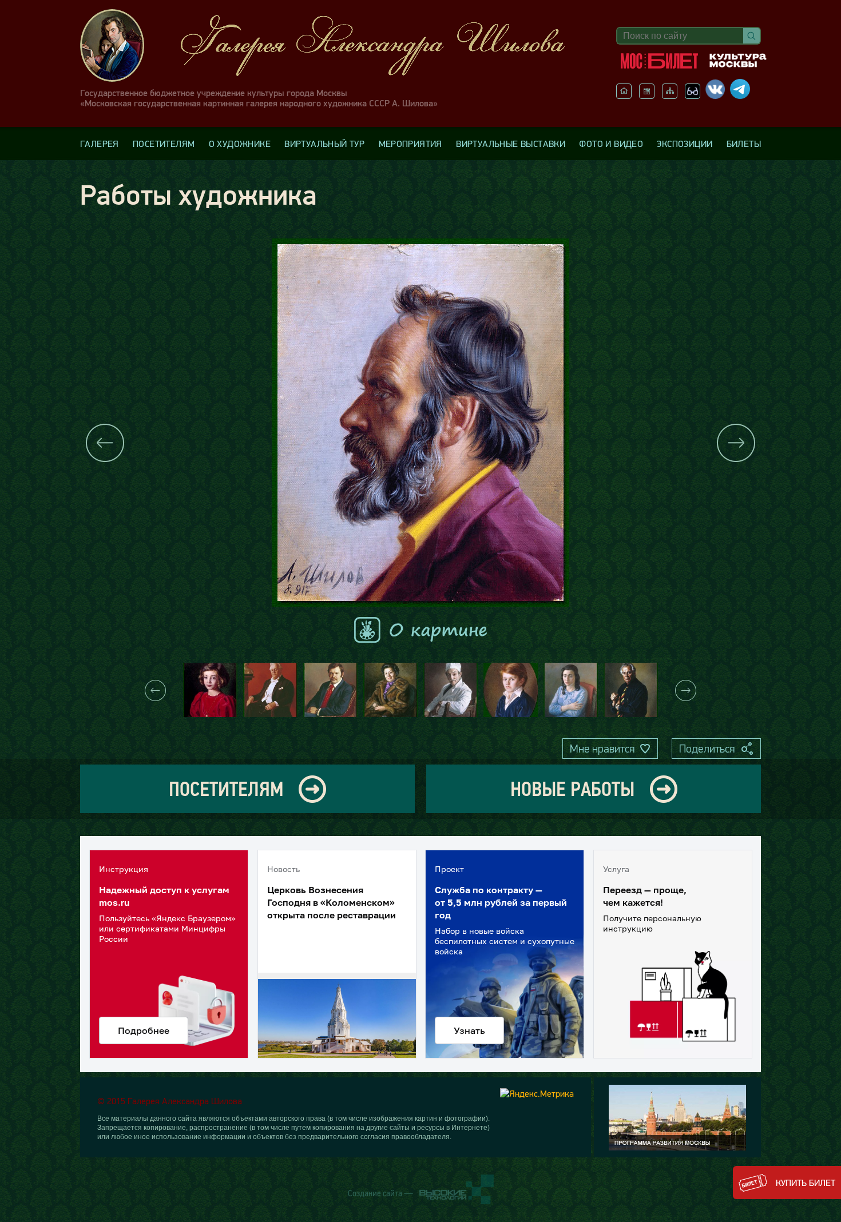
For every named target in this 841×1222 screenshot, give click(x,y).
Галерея (99, 143)
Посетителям (164, 143)
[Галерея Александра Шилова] (334, 45)
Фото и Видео (611, 143)
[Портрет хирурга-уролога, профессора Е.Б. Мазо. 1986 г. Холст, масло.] (450, 690)
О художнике (240, 143)
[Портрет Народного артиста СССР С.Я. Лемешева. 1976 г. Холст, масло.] (270, 690)
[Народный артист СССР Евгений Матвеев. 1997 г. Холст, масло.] (631, 690)
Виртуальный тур (324, 143)
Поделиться (707, 748)
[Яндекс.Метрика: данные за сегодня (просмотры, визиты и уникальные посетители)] (537, 1093)
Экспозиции (684, 143)
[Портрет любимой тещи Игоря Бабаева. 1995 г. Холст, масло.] (390, 690)
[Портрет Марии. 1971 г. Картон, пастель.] (571, 690)
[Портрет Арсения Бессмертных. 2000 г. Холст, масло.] (510, 690)
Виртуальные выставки (510, 143)
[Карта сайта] (669, 95)
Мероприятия (410, 143)
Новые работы (572, 789)
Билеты (744, 143)
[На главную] (624, 95)
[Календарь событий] (646, 95)
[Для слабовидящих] (692, 95)
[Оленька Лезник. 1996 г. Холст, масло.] (210, 690)
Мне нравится (602, 748)
